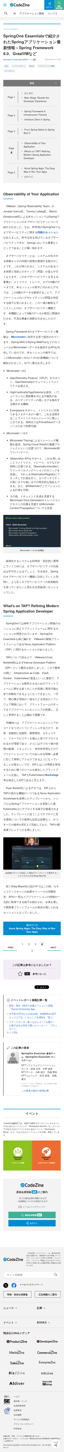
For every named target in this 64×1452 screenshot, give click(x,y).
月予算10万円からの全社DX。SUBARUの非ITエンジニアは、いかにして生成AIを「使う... (32, 1015)
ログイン (34, 1223)
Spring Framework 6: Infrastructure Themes (35, 113)
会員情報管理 (19, 1405)
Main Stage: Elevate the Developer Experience (36, 99)
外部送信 (17, 1428)
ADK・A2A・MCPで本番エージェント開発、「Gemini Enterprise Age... (32, 1007)
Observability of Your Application (35, 144)
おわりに (28, 176)
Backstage (52, 775)
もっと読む (12, 1032)
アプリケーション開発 (31, 13)
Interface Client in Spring (37, 119)
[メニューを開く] (5, 5)
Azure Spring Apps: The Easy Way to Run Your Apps (39, 170)
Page (11, 97)
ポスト (43, 987)
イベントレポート (18, 66)
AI (14, 13)
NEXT (53, 947)
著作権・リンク (20, 1401)
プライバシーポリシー (23, 1423)
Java (6, 66)
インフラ (52, 13)
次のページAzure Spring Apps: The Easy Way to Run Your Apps (32, 928)
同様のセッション (47, 232)
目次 (32, 83)
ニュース (8, 1308)
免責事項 (17, 1410)
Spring (31, 66)
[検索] (6, 13)
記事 (39, 1308)
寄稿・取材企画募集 (17, 1294)
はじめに (28, 93)
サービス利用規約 (21, 1419)
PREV (10, 947)
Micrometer (18, 337)
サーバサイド (9, 71)
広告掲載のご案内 (48, 1294)
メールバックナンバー (33, 1206)
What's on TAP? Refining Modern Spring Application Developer (37, 155)
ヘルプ (17, 1396)
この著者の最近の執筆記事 (35, 1090)
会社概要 (17, 1414)
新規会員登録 (33, 1215)
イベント (8, 1322)
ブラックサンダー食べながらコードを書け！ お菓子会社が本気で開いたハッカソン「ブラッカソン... (33, 1025)
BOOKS (42, 1322)
